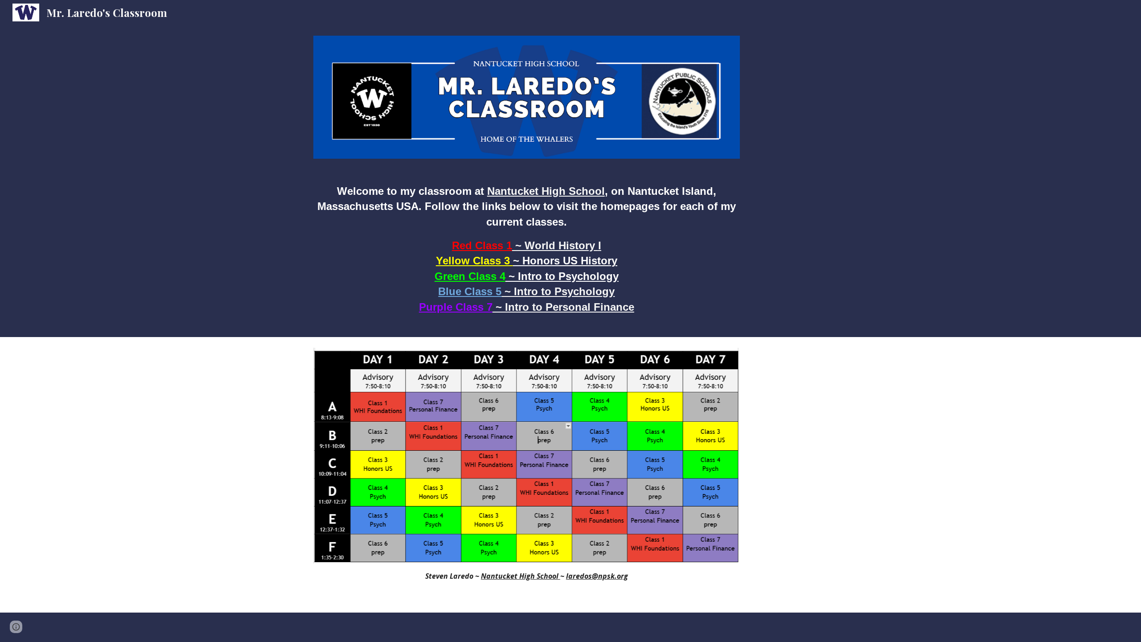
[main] (526, 253)
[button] (16, 627)
